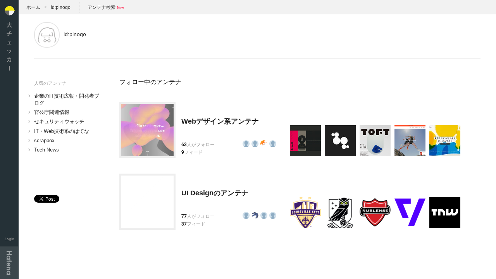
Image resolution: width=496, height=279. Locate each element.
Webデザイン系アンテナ (220, 121)
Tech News (46, 150)
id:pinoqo (61, 7)
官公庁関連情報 (51, 112)
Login (9, 239)
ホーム (33, 7)
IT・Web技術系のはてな (61, 131)
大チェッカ (9, 46)
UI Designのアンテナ (214, 193)
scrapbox (44, 140)
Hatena (9, 262)
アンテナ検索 (101, 7)
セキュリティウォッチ (59, 121)
